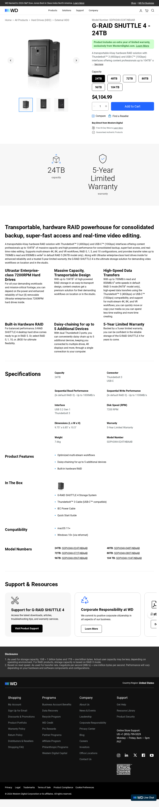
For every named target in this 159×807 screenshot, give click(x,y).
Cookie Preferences (84, 787)
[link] (99, 116)
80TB (145, 78)
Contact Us (85, 759)
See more (98, 64)
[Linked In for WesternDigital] (127, 756)
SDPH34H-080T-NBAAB (127, 553)
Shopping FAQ (16, 747)
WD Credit (47, 722)
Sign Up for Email (17, 710)
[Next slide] (76, 60)
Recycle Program (51, 716)
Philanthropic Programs (55, 747)
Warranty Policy (16, 728)
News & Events (88, 710)
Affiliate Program (51, 741)
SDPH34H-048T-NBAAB (127, 548)
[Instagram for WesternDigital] (118, 756)
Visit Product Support (27, 628)
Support (80, 10)
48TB (114, 78)
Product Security (126, 716)
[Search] (152, 10)
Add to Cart (132, 106)
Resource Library (126, 710)
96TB (98, 87)
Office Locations (88, 753)
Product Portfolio (17, 722)
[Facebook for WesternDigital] (143, 756)
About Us (84, 704)
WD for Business (146, 3)
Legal (17, 787)
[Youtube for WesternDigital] (152, 756)
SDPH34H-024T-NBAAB (75, 548)
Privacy (8, 787)
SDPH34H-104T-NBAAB (129, 558)
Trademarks (29, 787)
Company (93, 10)
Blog (82, 735)
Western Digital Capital (54, 753)
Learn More (78, 3)
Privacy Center (87, 728)
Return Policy (15, 735)
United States (146, 683)
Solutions (66, 10)
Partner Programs (51, 735)
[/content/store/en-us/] (11, 10)
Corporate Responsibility (93, 722)
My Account (14, 704)
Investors (84, 747)
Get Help (121, 704)
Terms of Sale (44, 787)
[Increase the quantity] (106, 106)
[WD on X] (135, 755)
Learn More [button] (118, 128)
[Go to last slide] (10, 60)
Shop (133, 3)
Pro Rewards (49, 728)
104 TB (115, 87)
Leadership (86, 716)
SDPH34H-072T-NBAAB (75, 553)
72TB (129, 78)
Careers (84, 741)
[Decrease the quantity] (94, 106)
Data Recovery (50, 710)
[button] (140, 11)
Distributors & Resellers (20, 741)
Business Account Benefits (56, 704)
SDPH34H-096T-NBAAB (75, 558)
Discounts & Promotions (21, 716)
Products (52, 10)
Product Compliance (63, 787)
